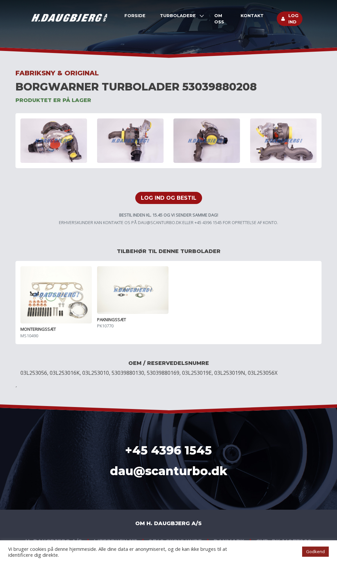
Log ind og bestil (168, 198)
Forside (134, 15)
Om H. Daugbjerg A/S (168, 523)
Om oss (219, 18)
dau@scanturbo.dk (159, 222)
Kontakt (252, 15)
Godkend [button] (315, 551)
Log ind (293, 18)
